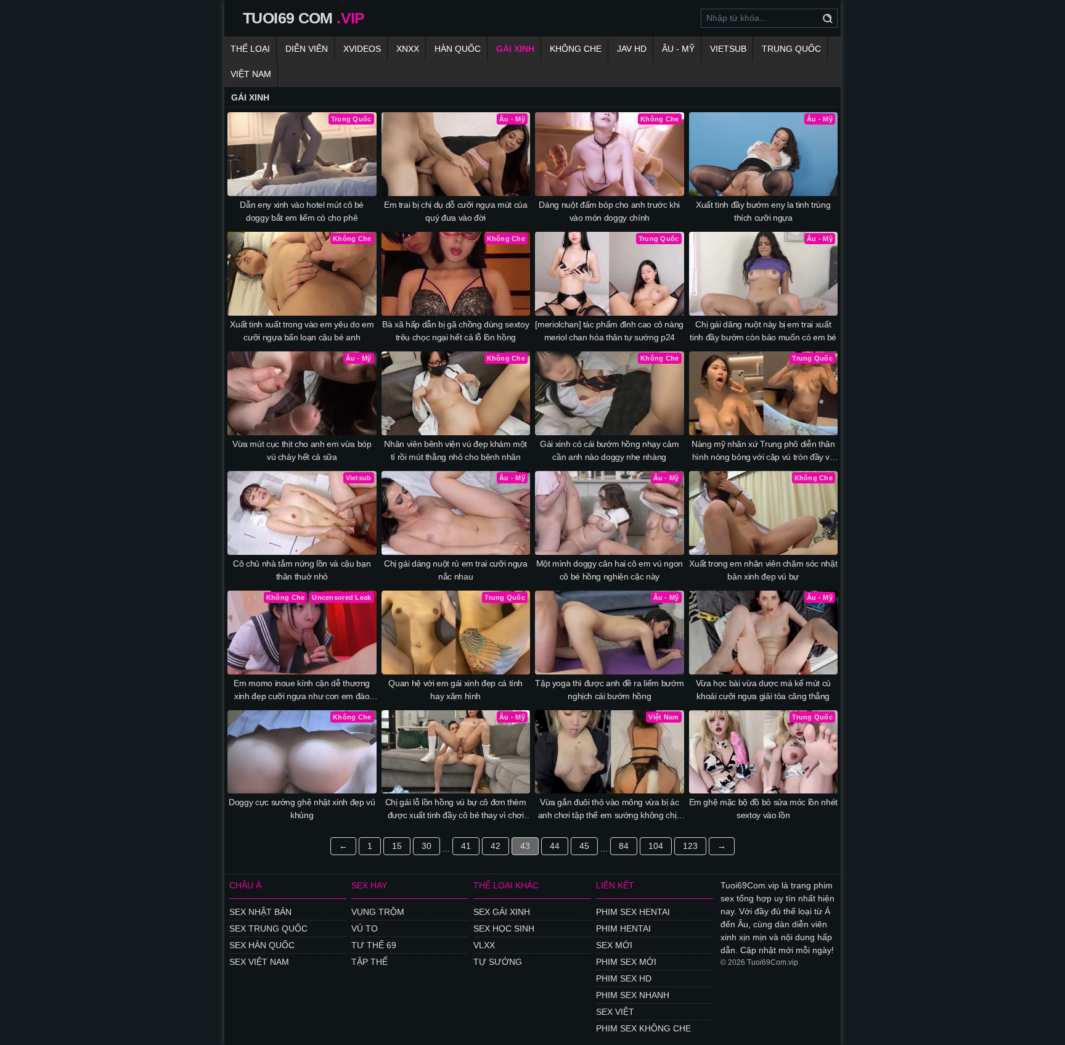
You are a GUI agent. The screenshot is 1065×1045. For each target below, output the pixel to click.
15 (397, 846)
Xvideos (362, 49)
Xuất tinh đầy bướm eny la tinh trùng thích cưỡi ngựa (763, 211)
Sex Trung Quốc (268, 928)
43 (525, 846)
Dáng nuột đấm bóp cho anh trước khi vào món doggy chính (609, 211)
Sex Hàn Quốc (262, 945)
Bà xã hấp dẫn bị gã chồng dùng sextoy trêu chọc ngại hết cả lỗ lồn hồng (455, 330)
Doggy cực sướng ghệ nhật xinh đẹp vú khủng (302, 808)
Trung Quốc (791, 49)
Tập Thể (369, 962)
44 (555, 846)
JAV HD (632, 49)
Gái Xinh (515, 49)
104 (655, 846)
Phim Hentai (623, 928)
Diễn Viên (306, 49)
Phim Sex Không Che (643, 1028)
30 (426, 846)
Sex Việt (615, 1012)
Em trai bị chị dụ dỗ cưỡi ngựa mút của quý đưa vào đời (456, 211)
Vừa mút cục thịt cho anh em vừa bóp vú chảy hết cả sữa (302, 450)
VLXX (484, 945)
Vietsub (728, 49)
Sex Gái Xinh (501, 912)
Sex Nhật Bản (260, 912)
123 (690, 846)
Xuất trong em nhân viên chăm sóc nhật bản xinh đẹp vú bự (763, 570)
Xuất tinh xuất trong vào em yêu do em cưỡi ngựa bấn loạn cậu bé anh (301, 330)
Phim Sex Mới (626, 962)
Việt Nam (251, 74)
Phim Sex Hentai (633, 912)
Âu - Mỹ (678, 49)
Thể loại (250, 49)
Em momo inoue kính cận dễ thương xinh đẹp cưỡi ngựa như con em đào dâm (302, 690)
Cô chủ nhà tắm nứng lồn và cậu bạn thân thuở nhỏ (301, 570)
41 (466, 846)
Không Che (576, 49)
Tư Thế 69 (373, 945)
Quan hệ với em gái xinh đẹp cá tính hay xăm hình (455, 689)
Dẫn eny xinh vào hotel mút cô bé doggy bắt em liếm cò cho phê (302, 211)
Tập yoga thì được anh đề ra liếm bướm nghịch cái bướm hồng (609, 689)
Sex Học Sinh (503, 928)
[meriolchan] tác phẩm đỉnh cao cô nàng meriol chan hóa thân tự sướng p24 (609, 330)
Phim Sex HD (623, 978)
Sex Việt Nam (259, 962)
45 (584, 846)
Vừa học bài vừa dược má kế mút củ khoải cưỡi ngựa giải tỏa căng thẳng (763, 689)
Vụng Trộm (377, 912)
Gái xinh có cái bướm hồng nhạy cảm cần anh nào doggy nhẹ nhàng (609, 450)
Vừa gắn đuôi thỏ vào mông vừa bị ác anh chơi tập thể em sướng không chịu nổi (609, 809)
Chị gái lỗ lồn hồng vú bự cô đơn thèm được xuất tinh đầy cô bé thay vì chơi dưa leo (455, 809)
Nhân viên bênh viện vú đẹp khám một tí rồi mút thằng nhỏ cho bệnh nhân (455, 450)
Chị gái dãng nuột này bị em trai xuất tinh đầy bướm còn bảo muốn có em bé (763, 330)
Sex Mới (614, 945)
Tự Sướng (497, 962)
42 (495, 846)
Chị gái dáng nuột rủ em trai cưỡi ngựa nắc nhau (456, 570)
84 (624, 846)
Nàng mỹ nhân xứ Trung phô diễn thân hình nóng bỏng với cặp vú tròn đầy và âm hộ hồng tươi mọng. (763, 451)
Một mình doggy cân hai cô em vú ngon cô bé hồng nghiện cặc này (609, 570)
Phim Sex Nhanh (632, 995)
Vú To (364, 928)
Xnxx (407, 49)
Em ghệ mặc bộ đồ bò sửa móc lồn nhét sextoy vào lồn (763, 808)
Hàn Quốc (458, 49)
